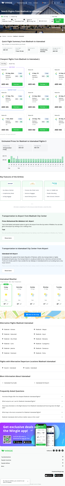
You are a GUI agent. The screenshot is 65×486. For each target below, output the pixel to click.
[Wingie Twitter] (59, 451)
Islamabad (9, 36)
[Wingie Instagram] (57, 451)
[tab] (3, 63)
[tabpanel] (32, 100)
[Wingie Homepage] (6, 2)
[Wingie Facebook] (54, 451)
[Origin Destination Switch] (13, 21)
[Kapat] (28, 481)
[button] (9, 161)
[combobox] (7, 21)
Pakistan (4, 36)
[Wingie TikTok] (62, 450)
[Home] (0, 36)
